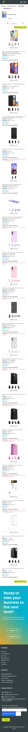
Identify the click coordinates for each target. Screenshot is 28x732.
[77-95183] (14, 414)
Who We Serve (5, 658)
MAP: (3, 58)
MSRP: (3, 57)
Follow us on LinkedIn (9, 697)
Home (3, 6)
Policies (22, 727)
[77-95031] (14, 485)
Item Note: (5, 159)
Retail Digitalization (6, 674)
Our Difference (5, 654)
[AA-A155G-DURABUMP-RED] (14, 68)
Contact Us (4, 664)
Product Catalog (11, 6)
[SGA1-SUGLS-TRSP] (14, 201)
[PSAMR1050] (14, 101)
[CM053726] (14, 133)
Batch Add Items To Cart (21, 27)
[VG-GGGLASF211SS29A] (14, 169)
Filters (10, 18)
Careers (3, 662)
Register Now (14, 630)
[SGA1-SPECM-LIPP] (14, 237)
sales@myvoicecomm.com (11, 694)
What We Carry (5, 660)
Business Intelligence (7, 680)
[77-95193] (14, 378)
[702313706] (14, 553)
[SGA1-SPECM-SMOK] (14, 308)
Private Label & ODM (7, 682)
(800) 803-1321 (8, 692)
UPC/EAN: (4, 55)
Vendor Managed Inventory (9, 676)
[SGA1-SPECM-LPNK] (14, 272)
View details (14, 47)
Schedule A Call (14, 636)
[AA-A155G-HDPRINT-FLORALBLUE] (14, 36)
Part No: (4, 53)
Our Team (4, 656)
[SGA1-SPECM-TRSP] (14, 343)
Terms (14, 729)
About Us (3, 652)
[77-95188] (14, 449)
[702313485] (14, 520)
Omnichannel (5, 678)
